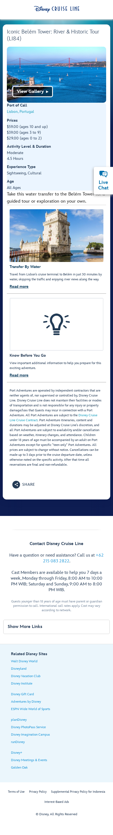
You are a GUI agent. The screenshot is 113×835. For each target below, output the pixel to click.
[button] (23, 484)
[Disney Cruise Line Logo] (56, 9)
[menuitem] (103, 174)
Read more (19, 286)
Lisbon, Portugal (20, 111)
